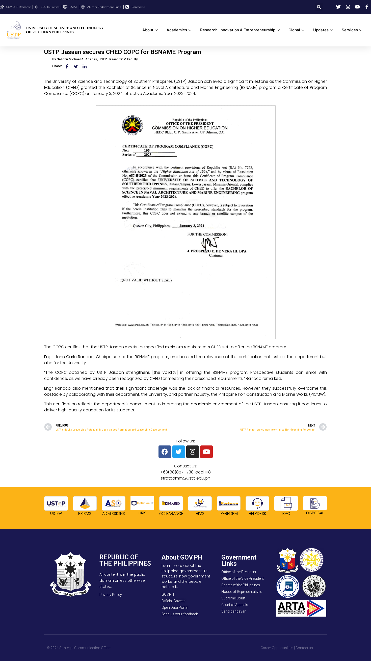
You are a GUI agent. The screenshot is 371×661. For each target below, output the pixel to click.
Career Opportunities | (278, 648)
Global (294, 30)
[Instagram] (192, 451)
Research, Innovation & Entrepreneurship (237, 30)
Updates (321, 30)
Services (350, 30)
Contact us (304, 648)
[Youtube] (206, 451)
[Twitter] (178, 451)
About (147, 30)
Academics (177, 30)
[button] (319, 7)
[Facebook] (164, 451)
